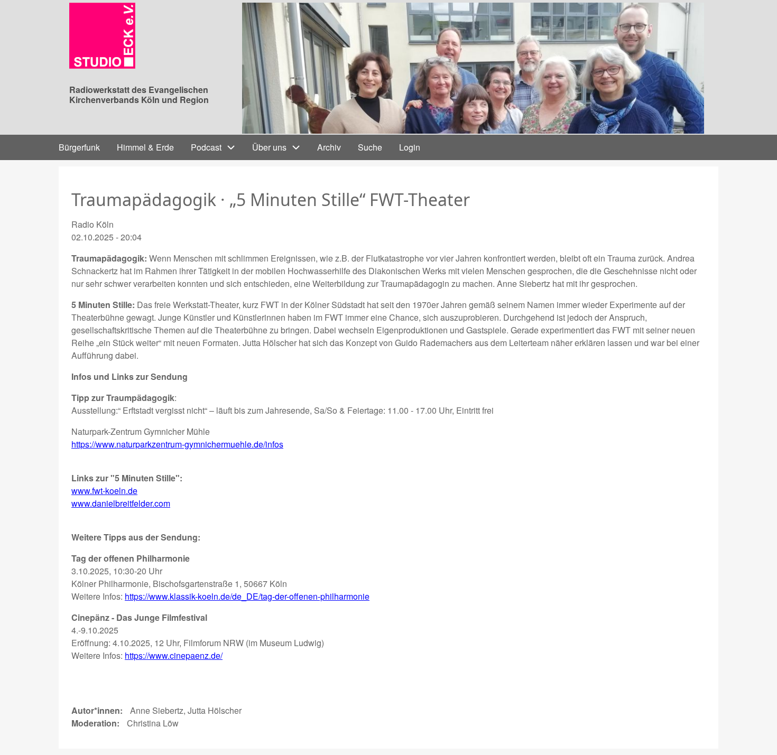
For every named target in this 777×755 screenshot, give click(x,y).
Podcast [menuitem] (206, 147)
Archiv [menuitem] (329, 147)
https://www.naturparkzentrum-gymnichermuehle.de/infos (177, 444)
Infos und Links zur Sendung (129, 376)
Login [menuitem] (409, 147)
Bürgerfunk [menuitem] (79, 147)
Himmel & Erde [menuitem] (145, 147)
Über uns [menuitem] (269, 147)
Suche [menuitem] (370, 147)
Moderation (94, 723)
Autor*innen (95, 710)
